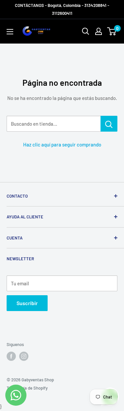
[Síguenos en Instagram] (23, 356)
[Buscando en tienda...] (109, 124)
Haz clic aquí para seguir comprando (62, 144)
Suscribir (27, 303)
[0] (112, 31)
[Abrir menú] (10, 31)
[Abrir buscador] (85, 31)
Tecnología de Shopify (27, 388)
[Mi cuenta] (98, 31)
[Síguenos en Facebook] (11, 356)
